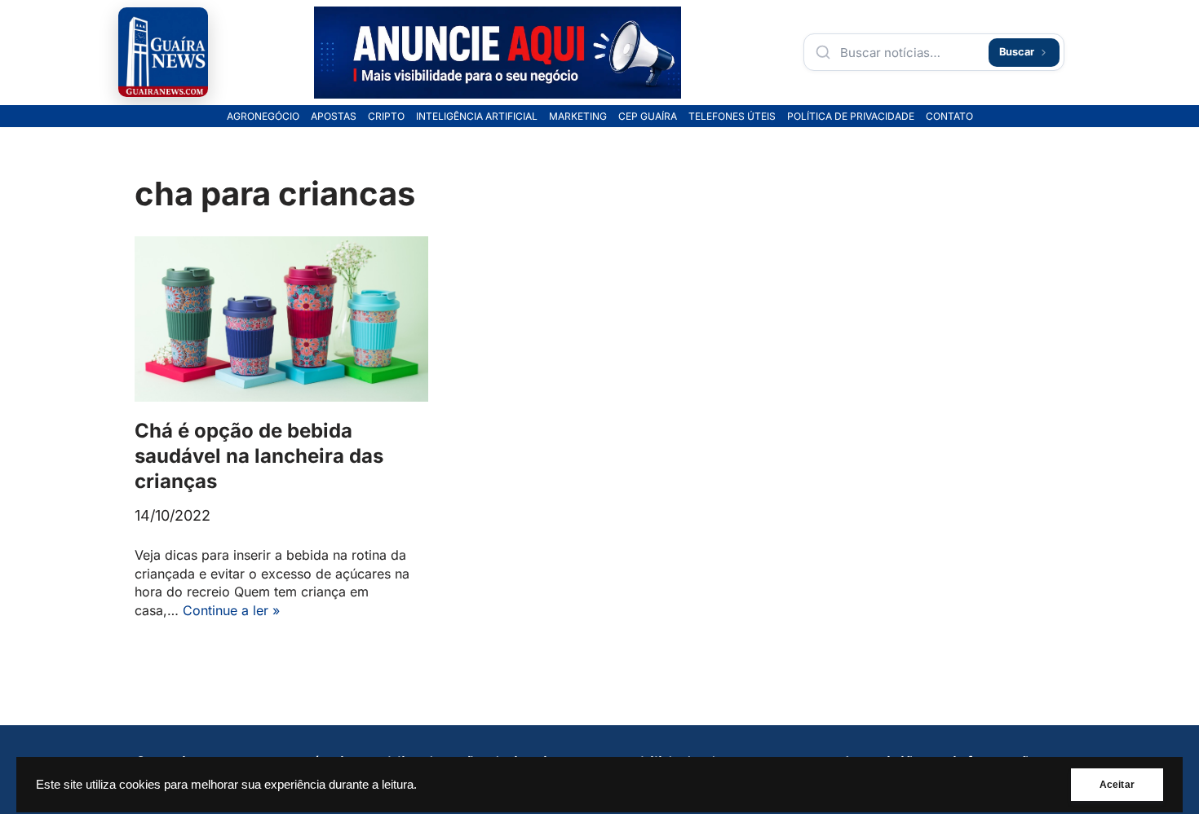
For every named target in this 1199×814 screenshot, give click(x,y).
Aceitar (1117, 784)
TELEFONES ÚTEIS (732, 116)
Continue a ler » (231, 610)
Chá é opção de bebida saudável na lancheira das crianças (259, 456)
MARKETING (578, 116)
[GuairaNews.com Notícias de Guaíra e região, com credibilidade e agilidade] (163, 52)
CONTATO (949, 116)
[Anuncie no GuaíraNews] (497, 53)
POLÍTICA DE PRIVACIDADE (850, 116)
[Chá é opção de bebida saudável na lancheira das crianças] (281, 319)
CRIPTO (386, 116)
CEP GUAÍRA (647, 116)
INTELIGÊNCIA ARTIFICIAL (477, 116)
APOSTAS (333, 116)
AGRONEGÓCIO (263, 116)
